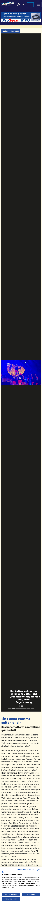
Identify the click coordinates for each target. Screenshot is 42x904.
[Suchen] (23, 4)
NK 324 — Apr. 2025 (10, 31)
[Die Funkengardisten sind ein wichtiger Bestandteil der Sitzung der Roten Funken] (28, 708)
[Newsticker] (18, 4)
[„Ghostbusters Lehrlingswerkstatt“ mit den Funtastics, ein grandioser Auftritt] (9, 708)
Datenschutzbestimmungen (29, 869)
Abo (30, 4)
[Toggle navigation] (38, 4)
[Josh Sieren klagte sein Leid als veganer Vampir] (32, 708)
